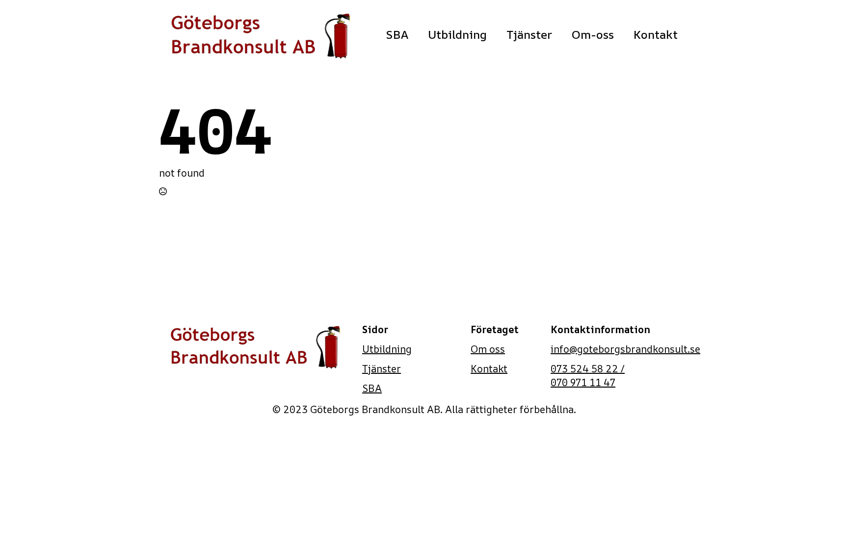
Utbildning (457, 34)
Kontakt (656, 34)
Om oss (488, 349)
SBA (397, 34)
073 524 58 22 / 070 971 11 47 (588, 375)
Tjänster (529, 34)
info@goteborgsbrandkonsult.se (625, 349)
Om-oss (593, 34)
